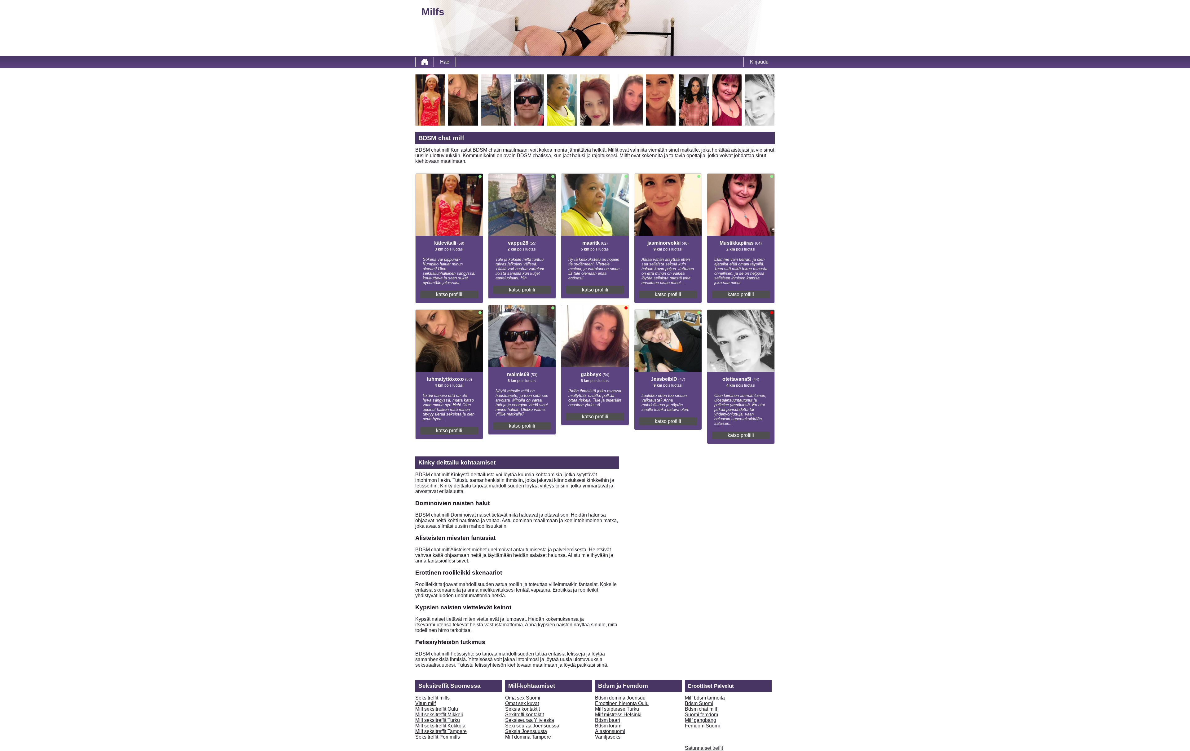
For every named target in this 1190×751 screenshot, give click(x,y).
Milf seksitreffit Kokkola (440, 725)
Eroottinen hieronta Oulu (622, 703)
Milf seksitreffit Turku (437, 720)
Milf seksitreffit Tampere (441, 731)
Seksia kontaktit (522, 709)
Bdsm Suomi (699, 703)
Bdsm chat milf (701, 709)
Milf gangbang (700, 720)
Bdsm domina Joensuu (620, 697)
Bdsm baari (607, 720)
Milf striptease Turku (617, 709)
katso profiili (449, 294)
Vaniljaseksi (608, 737)
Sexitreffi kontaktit (524, 714)
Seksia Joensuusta (526, 731)
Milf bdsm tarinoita (705, 697)
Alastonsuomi (610, 731)
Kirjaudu (759, 61)
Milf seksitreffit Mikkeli (439, 714)
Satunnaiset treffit (704, 748)
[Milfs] (425, 62)
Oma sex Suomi (522, 697)
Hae (444, 61)
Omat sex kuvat (522, 703)
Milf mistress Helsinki (618, 714)
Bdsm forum (608, 725)
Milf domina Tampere (528, 737)
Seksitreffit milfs (432, 697)
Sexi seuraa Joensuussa (532, 725)
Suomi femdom (701, 714)
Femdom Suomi (702, 725)
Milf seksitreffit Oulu (436, 709)
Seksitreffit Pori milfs (437, 737)
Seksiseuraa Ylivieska (529, 720)
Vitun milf (425, 703)
